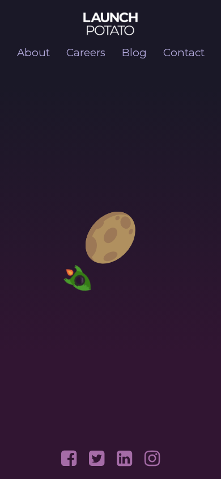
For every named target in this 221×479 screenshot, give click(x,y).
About (33, 52)
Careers (85, 52)
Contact (184, 52)
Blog (134, 52)
